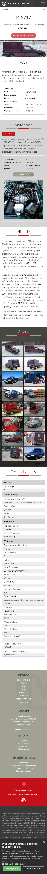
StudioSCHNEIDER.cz (31, 794)
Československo (23, 680)
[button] (23, 864)
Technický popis (23, 174)
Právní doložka (23, 762)
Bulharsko (23, 693)
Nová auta (24, 702)
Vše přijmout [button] (12, 869)
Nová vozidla (23, 749)
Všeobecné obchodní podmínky (23, 765)
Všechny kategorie (23, 699)
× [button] (44, 842)
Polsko (23, 686)
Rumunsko (23, 696)
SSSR (23, 689)
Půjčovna (23, 740)
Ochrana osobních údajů (23, 768)
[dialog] (23, 856)
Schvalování (23, 746)
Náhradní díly (23, 743)
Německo (23, 683)
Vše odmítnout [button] (34, 869)
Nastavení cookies (23, 771)
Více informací (7, 861)
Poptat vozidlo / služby (23, 35)
